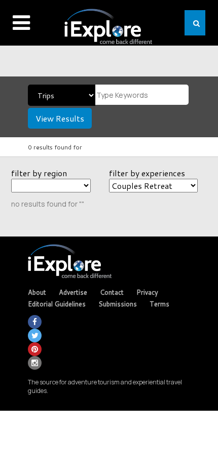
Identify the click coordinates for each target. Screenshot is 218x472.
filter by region (39, 173)
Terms (159, 303)
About (37, 292)
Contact (112, 292)
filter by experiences (147, 173)
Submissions (117, 303)
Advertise (73, 292)
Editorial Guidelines (57, 303)
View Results (59, 118)
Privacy (147, 292)
